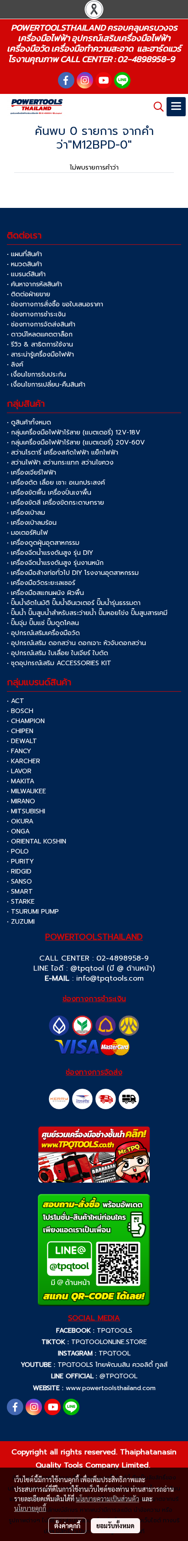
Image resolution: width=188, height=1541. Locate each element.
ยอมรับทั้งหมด (115, 1525)
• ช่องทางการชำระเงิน (36, 314)
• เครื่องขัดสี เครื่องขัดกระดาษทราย (55, 502)
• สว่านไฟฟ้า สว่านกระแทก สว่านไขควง (60, 462)
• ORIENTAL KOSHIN (36, 841)
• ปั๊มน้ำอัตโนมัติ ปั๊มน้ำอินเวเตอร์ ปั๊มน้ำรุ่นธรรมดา (74, 603)
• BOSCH (20, 711)
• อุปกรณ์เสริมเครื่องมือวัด (43, 633)
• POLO (18, 851)
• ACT (15, 701)
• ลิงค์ (15, 364)
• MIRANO (21, 801)
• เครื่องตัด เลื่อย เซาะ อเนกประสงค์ (56, 482)
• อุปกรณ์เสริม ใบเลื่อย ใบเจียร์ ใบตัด (57, 653)
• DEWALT (22, 741)
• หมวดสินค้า (24, 264)
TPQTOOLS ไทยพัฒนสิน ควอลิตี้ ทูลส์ (112, 1365)
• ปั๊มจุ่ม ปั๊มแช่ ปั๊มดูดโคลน (43, 623)
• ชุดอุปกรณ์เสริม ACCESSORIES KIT (59, 663)
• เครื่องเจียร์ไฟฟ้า (31, 472)
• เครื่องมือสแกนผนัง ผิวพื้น (45, 593)
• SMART (20, 891)
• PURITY (20, 861)
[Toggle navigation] (176, 107)
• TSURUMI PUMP (33, 911)
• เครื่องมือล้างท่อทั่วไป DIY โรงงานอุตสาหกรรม (73, 573)
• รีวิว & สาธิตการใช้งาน (40, 344)
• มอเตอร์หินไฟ (27, 533)
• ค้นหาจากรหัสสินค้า (34, 284)
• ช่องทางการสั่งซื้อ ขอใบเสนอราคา (55, 304)
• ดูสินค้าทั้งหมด (29, 422)
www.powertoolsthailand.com (111, 1388)
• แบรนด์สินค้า (26, 274)
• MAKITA (20, 781)
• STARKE (21, 901)
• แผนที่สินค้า (24, 254)
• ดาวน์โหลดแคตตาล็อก (40, 334)
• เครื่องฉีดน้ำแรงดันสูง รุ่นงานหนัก (55, 563)
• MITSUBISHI (26, 811)
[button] (155, 107)
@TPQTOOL (118, 1376)
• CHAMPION (26, 721)
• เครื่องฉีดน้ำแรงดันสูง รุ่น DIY (50, 553)
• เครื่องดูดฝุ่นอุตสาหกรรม (43, 543)
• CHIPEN (20, 731)
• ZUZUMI (21, 921)
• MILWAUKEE (26, 791)
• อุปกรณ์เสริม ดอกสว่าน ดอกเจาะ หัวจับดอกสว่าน (76, 643)
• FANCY (19, 751)
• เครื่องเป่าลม (26, 512)
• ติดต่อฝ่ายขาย (28, 294)
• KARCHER (23, 761)
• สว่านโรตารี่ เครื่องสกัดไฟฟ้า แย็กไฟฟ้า (62, 452)
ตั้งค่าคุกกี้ (67, 1525)
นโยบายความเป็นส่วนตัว (107, 1498)
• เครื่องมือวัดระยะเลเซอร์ (41, 583)
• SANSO (19, 881)
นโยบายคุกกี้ (30, 1508)
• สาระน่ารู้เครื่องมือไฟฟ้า (40, 354)
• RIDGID (19, 871)
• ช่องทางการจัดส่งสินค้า (41, 324)
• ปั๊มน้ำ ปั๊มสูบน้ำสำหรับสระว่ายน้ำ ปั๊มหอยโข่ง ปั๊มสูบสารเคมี (87, 613)
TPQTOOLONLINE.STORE (109, 1342)
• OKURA (20, 821)
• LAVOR (19, 771)
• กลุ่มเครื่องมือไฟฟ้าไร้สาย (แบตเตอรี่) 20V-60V (76, 442)
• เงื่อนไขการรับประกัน (36, 374)
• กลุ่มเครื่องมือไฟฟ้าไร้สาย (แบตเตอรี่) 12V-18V (73, 432)
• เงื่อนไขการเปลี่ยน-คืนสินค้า (46, 384)
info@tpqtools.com (110, 978)
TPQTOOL (115, 1353)
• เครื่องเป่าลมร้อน (32, 522)
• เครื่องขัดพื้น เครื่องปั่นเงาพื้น (49, 492)
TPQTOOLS (114, 1330)
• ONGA (18, 831)
